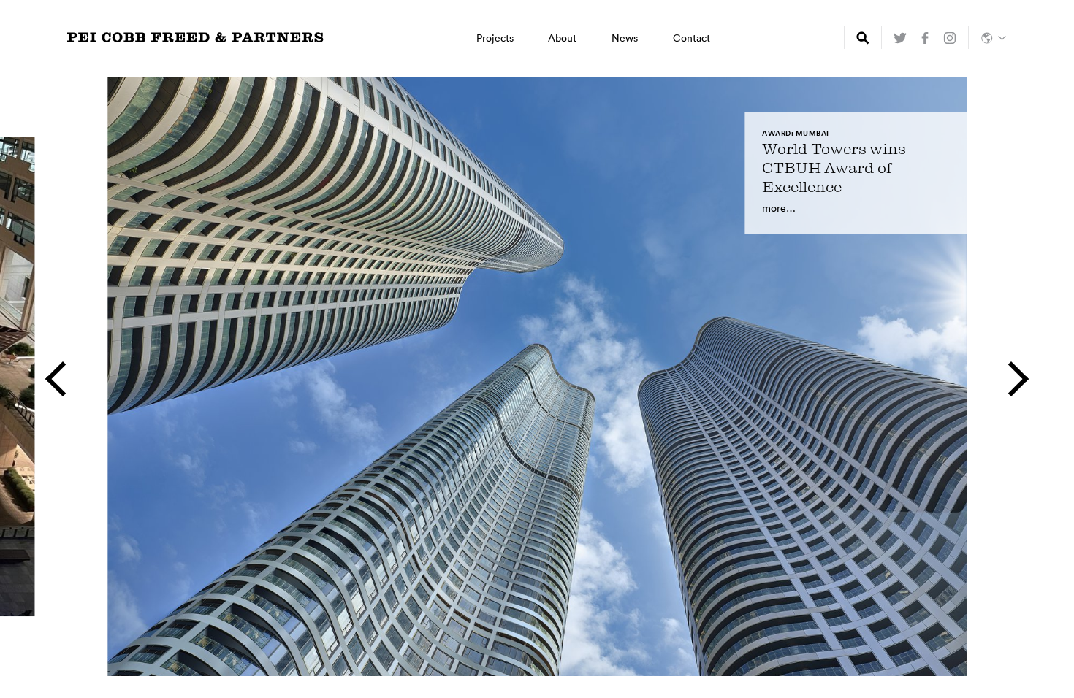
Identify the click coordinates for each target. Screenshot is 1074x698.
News (625, 38)
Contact (691, 38)
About (562, 38)
